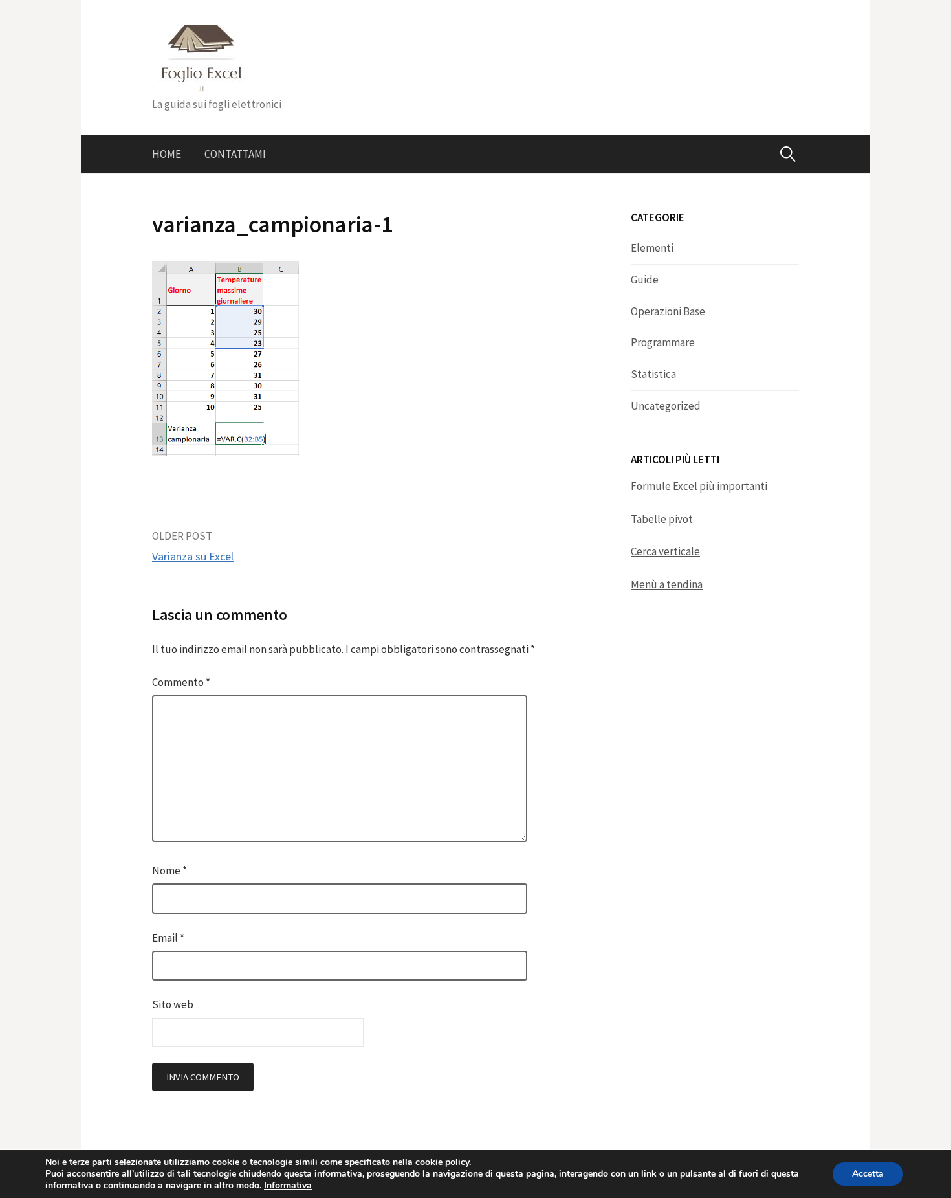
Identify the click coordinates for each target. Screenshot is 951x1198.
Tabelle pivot (662, 519)
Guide (645, 279)
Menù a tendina (667, 584)
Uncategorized (666, 406)
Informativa (288, 1185)
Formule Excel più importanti (699, 486)
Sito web (172, 1004)
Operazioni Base (668, 311)
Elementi (652, 248)
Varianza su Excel (193, 556)
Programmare (663, 342)
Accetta (868, 1174)
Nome (169, 870)
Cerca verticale (665, 551)
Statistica (653, 374)
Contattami (235, 154)
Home (166, 154)
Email (168, 938)
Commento (181, 682)
